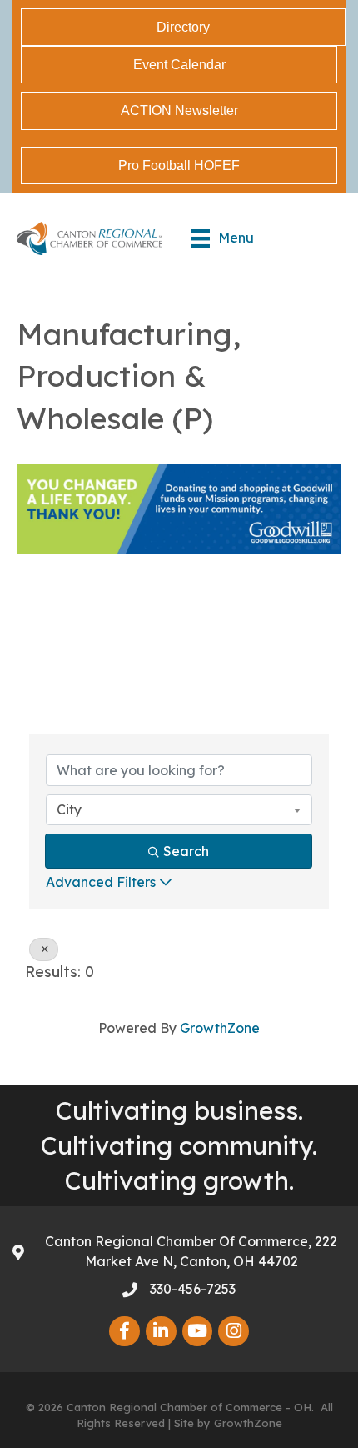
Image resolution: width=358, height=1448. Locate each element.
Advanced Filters (101, 882)
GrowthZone (220, 1028)
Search (186, 851)
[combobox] (179, 809)
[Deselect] (43, 949)
